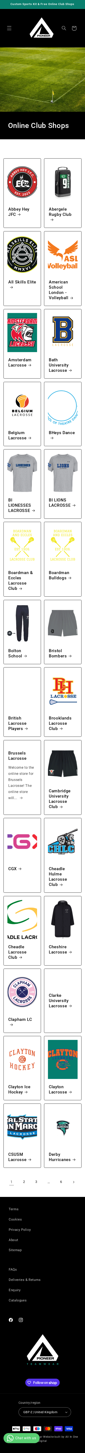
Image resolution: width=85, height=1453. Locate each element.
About (13, 1240)
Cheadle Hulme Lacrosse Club (58, 876)
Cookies (15, 1219)
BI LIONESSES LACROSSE (19, 505)
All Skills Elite (22, 282)
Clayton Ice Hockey (19, 1090)
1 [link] (11, 1182)
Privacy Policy (20, 1230)
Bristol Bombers (58, 653)
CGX (12, 868)
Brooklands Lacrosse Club (60, 723)
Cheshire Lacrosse (58, 950)
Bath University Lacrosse (59, 365)
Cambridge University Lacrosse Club (60, 799)
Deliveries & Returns (25, 1280)
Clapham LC (20, 1019)
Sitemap (15, 1250)
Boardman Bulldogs (59, 576)
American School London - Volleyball (58, 290)
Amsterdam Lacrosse (20, 363)
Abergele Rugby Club (60, 212)
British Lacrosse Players (17, 723)
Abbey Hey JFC (18, 212)
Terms (14, 1209)
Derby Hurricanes (60, 1157)
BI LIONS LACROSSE (60, 503)
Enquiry (14, 1290)
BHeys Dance (62, 432)
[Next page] (73, 1182)
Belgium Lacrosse (17, 435)
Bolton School (15, 653)
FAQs (13, 1269)
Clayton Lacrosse (58, 1090)
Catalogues (18, 1300)
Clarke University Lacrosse (59, 1000)
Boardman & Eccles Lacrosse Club (20, 581)
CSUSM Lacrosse (17, 1157)
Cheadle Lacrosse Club (17, 952)
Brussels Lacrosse (17, 756)
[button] (9, 28)
